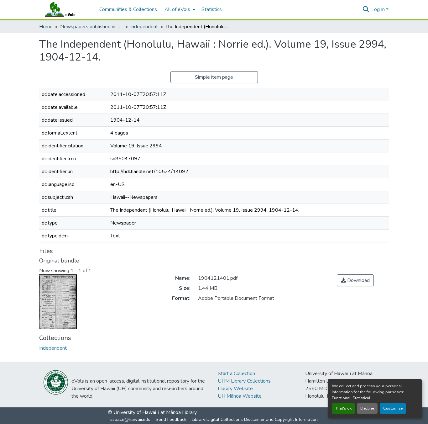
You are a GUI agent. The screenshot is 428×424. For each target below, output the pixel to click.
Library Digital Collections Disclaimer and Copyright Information (255, 419)
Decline (367, 408)
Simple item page (214, 77)
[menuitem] (179, 9)
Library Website (235, 388)
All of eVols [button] (177, 9)
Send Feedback (171, 419)
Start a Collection (236, 373)
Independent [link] (144, 26)
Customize (393, 408)
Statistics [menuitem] (211, 9)
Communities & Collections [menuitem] (128, 9)
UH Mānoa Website (240, 396)
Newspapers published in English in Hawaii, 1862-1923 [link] (91, 26)
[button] (66, 9)
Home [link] (46, 26)
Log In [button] (378, 9)
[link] (355, 280)
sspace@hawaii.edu (130, 419)
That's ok (343, 408)
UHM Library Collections (244, 381)
